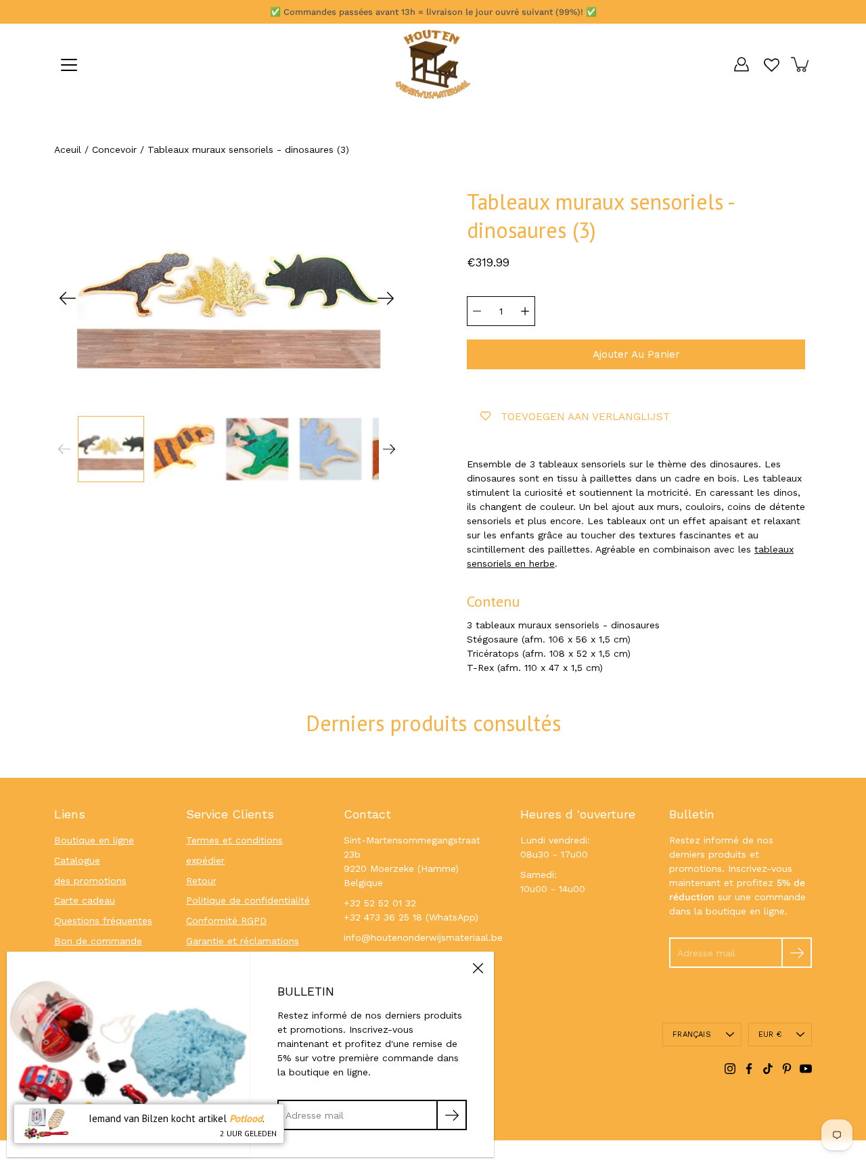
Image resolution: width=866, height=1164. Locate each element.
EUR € (769, 1034)
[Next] (385, 298)
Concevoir (114, 149)
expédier (205, 860)
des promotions (90, 880)
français (692, 1034)
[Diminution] (477, 311)
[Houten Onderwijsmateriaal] (433, 64)
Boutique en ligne (94, 840)
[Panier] (801, 64)
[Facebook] (749, 1068)
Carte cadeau (84, 900)
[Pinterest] (787, 1068)
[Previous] (67, 298)
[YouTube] (806, 1068)
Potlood (246, 1118)
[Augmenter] (525, 311)
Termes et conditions (234, 840)
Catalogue (77, 860)
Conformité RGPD (226, 920)
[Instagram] (730, 1068)
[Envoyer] (796, 952)
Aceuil (67, 149)
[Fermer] (477, 968)
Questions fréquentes (103, 920)
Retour (201, 880)
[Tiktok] (768, 1068)
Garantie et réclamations (242, 940)
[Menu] (69, 65)
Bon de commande (98, 940)
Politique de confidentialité (248, 900)
